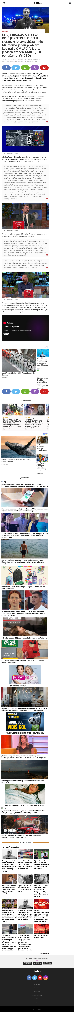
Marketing (37, 988)
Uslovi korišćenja (37, 995)
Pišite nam (37, 999)
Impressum (37, 991)
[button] (4, 413)
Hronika (5, 31)
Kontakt (37, 984)
